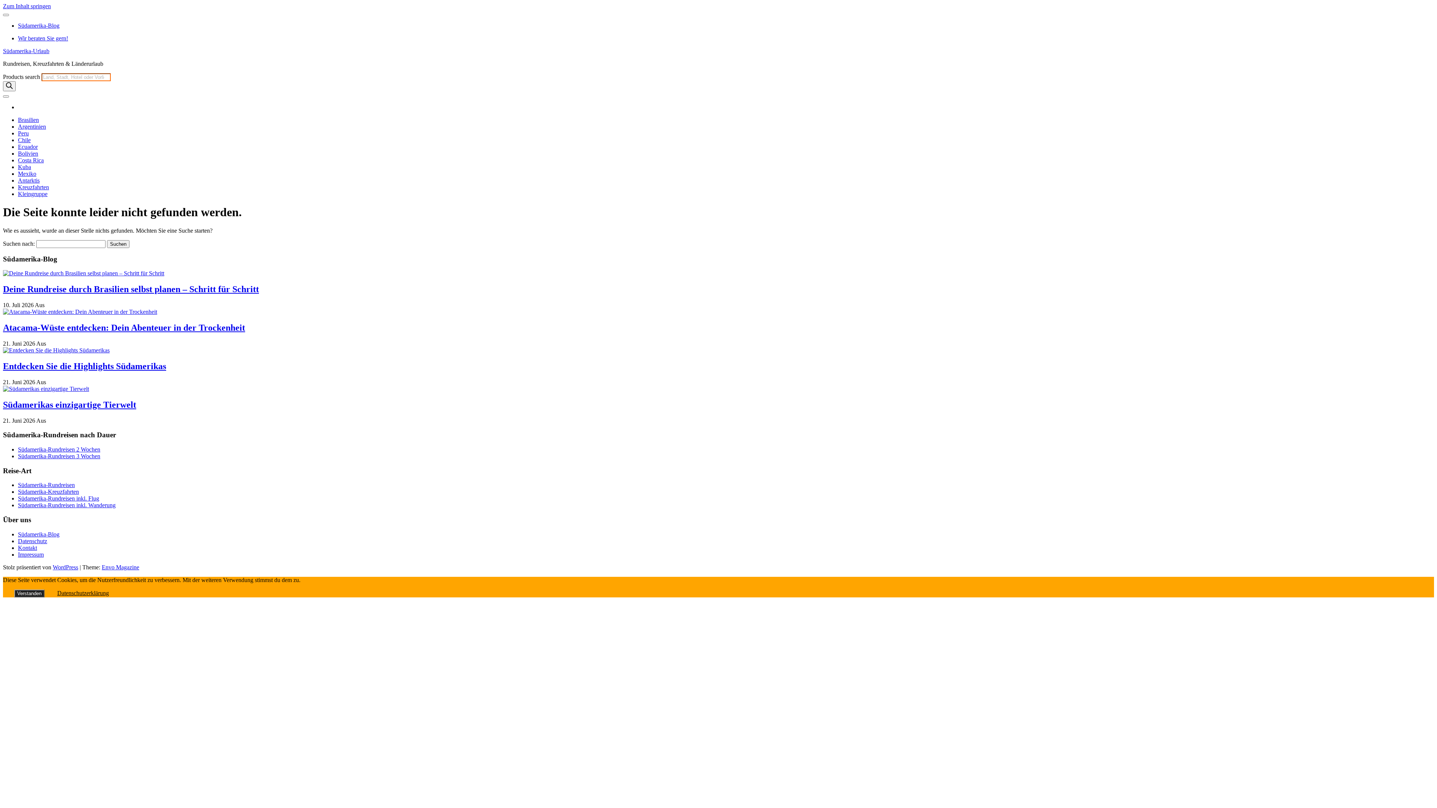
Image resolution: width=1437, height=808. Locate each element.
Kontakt (27, 548)
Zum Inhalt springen (27, 6)
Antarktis (29, 180)
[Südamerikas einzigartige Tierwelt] (46, 389)
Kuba (24, 167)
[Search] (9, 86)
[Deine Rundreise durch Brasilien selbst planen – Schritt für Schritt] (83, 273)
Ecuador (28, 147)
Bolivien (28, 153)
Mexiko (27, 174)
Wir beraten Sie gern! (43, 38)
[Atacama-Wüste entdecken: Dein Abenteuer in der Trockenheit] (80, 312)
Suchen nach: (19, 244)
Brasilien (28, 120)
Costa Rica (31, 160)
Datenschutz (32, 541)
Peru (23, 133)
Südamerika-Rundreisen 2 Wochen (59, 449)
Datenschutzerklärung (83, 593)
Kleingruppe (33, 194)
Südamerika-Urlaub (26, 51)
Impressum (31, 554)
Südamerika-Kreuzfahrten (48, 492)
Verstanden (29, 593)
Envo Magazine (120, 567)
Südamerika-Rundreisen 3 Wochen (59, 456)
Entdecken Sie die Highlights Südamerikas (84, 366)
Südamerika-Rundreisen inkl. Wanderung (67, 505)
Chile (24, 140)
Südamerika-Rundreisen (46, 485)
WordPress (65, 567)
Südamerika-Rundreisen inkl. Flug (58, 498)
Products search (22, 77)
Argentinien (32, 126)
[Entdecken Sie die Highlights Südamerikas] (56, 350)
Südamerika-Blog (39, 25)
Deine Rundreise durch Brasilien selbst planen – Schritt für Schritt (131, 289)
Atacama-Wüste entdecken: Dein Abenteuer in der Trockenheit (124, 328)
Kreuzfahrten (33, 187)
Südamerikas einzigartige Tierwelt (69, 405)
